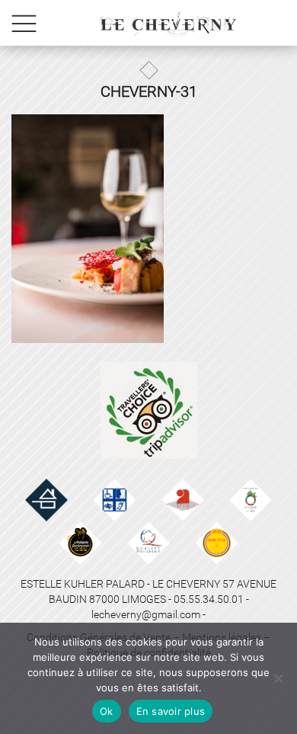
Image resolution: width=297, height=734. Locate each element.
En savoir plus (171, 711)
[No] (278, 678)
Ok (106, 711)
